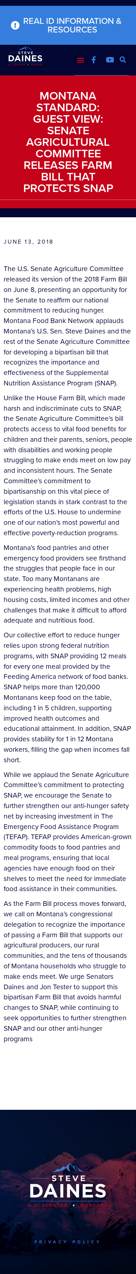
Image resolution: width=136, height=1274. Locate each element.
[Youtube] (110, 60)
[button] (80, 60)
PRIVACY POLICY (68, 1242)
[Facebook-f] (93, 60)
